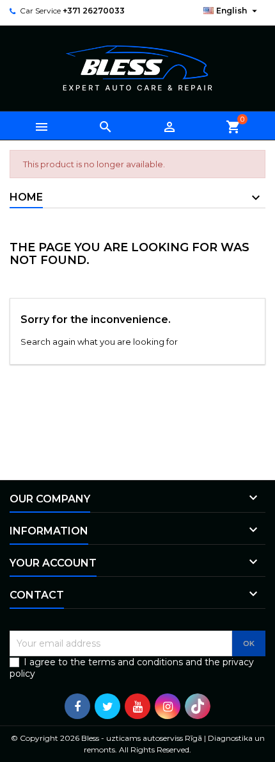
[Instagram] (167, 706)
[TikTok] (197, 706)
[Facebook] (77, 706)
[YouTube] (137, 706)
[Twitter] (107, 706)
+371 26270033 (94, 10)
